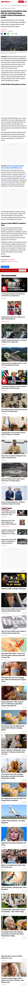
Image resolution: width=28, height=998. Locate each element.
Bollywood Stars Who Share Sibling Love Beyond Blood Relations (13, 318)
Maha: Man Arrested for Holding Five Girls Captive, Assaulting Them (13, 457)
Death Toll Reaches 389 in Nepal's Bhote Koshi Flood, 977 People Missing (12, 480)
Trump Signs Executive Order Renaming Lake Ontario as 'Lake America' (13, 295)
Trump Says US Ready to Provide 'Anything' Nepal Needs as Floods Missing (13, 387)
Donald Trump (5, 267)
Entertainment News (5, 321)
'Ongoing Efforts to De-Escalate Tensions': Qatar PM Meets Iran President (13, 433)
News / (2, 5)
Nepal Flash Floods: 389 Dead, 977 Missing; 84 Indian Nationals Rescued (8, 542)
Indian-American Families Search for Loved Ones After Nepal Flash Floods (13, 364)
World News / (7, 5)
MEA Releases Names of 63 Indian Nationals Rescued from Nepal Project (14, 410)
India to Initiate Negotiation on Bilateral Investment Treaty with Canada (13, 503)
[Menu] (26, 2)
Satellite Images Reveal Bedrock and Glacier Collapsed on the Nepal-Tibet (14, 341)
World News (3, 31)
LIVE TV (21, 1)
